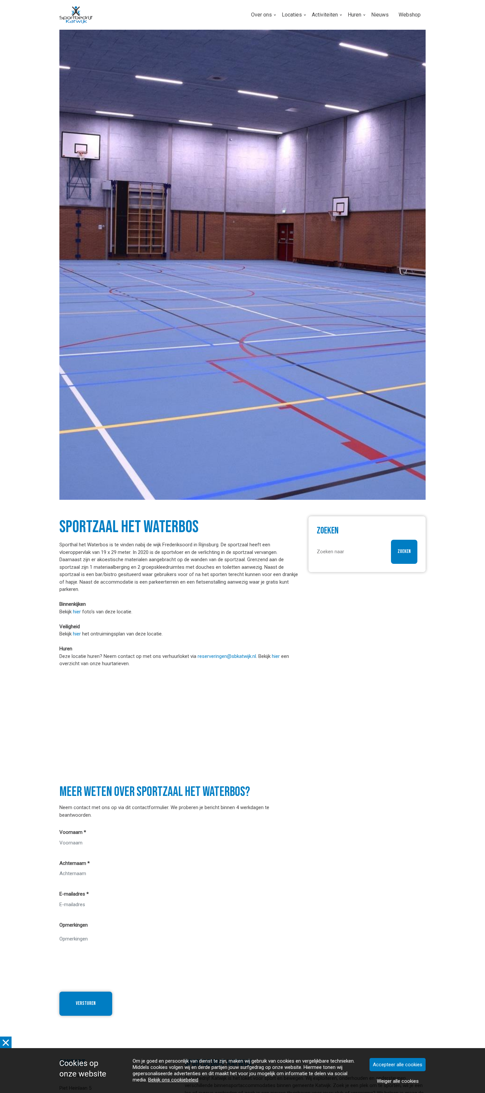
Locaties (292, 15)
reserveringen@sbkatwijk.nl (227, 656)
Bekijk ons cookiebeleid (173, 1080)
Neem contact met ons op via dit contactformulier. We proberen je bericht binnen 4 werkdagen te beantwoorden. (164, 811)
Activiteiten (325, 15)
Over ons (261, 15)
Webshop (410, 15)
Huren (354, 15)
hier (77, 612)
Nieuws (380, 15)
